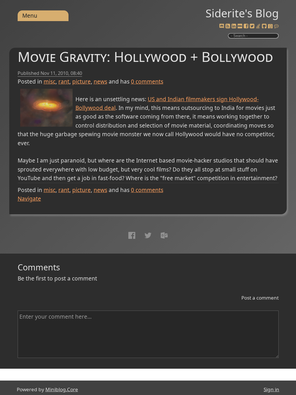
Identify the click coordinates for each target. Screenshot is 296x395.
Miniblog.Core (61, 389)
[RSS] (227, 26)
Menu (29, 15)
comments (147, 81)
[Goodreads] (270, 26)
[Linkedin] (234, 26)
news (100, 81)
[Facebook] (246, 26)
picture (81, 81)
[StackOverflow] (258, 26)
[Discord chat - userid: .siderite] (221, 26)
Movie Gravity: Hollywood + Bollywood (145, 56)
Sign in (271, 389)
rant (63, 81)
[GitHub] (264, 26)
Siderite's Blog (242, 13)
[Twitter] (252, 26)
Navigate (29, 198)
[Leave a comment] (276, 26)
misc (50, 81)
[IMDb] (240, 26)
